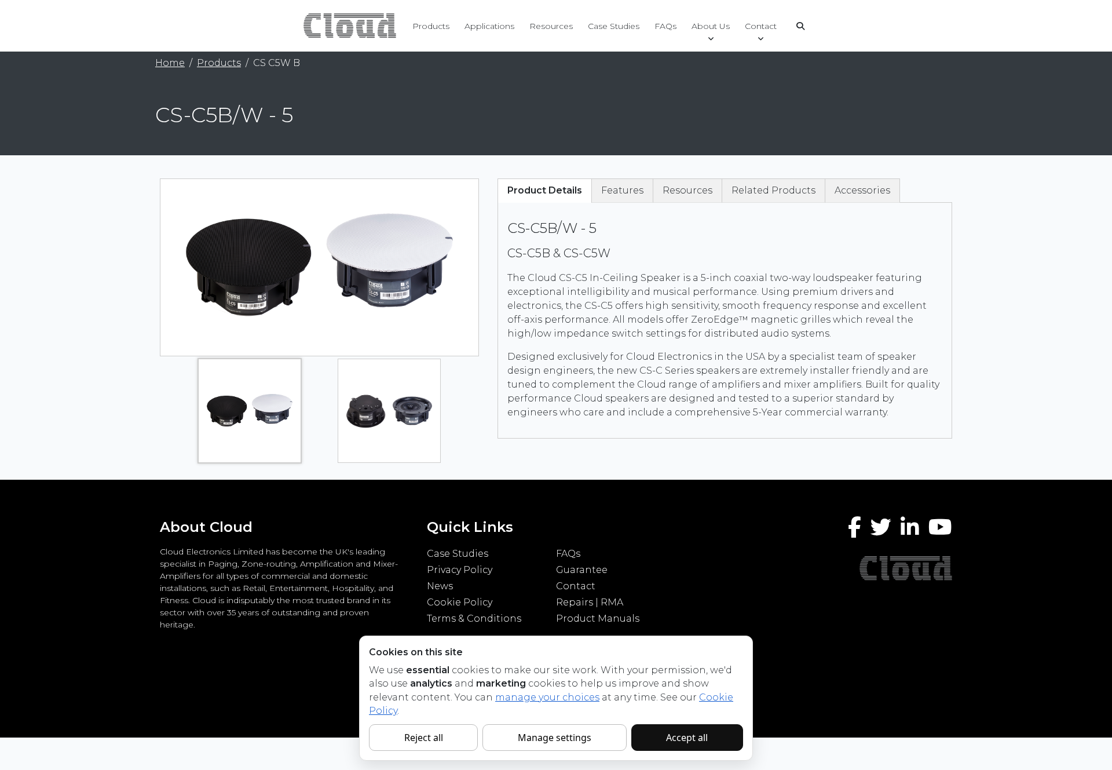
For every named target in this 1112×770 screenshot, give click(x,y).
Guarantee (582, 569)
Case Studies (613, 26)
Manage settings (554, 737)
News (440, 586)
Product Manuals (597, 618)
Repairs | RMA (589, 602)
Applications (489, 26)
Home (170, 62)
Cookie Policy (459, 602)
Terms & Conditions (474, 618)
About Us (711, 26)
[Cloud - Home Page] (348, 25)
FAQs (665, 26)
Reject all (423, 737)
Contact (761, 26)
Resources (551, 26)
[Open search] (800, 26)
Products (430, 26)
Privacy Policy (459, 569)
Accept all (687, 737)
